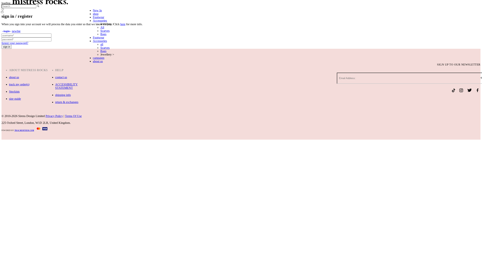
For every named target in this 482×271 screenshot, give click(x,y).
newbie (16, 31)
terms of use (73, 116)
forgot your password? (15, 43)
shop (95, 13)
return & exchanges (66, 102)
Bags (103, 34)
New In (97, 10)
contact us (61, 77)
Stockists (14, 91)
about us (98, 61)
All (102, 27)
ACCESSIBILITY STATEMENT (66, 86)
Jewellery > (107, 24)
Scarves (105, 30)
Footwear (98, 17)
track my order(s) (19, 84)
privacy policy (54, 116)
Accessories (100, 20)
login (6, 31)
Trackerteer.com (24, 130)
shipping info (63, 95)
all (101, 44)
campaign (98, 57)
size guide (15, 98)
